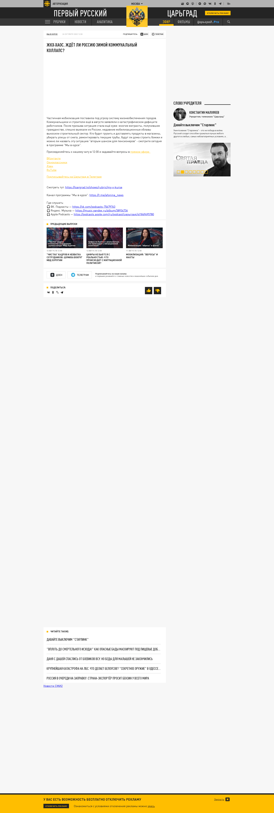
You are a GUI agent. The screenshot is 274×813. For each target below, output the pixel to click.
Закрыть (219, 799)
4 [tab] (191, 172)
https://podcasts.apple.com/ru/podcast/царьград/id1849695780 (114, 214)
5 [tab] (195, 172)
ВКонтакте (54, 158)
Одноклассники (57, 162)
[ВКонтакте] (48, 292)
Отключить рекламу (218, 13)
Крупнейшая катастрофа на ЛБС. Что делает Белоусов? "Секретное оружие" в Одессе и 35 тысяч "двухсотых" (104, 668)
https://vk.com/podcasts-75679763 (93, 206)
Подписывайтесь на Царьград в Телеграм (74, 176)
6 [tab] (199, 172)
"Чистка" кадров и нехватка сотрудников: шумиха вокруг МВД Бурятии (64, 257)
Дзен (50, 166)
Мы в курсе (52, 34)
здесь (151, 806)
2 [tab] (183, 172)
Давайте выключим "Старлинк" (68, 639)
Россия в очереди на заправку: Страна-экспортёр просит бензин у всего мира (98, 678)
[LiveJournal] (57, 292)
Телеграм (83, 274)
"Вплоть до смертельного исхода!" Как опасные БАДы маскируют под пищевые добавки (104, 649)
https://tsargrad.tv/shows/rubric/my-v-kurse (93, 187)
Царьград (182, 13)
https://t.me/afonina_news (106, 195)
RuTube (51, 170)
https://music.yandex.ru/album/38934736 (101, 210)
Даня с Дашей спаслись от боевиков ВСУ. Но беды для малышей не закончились (100, 659)
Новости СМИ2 (53, 686)
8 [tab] (207, 172)
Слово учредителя (187, 103)
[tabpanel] (202, 159)
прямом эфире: (140, 151)
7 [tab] (203, 172)
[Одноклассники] (53, 292)
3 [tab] (187, 172)
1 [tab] (179, 172)
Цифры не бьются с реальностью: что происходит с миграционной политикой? (104, 258)
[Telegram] (62, 292)
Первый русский (80, 13)
